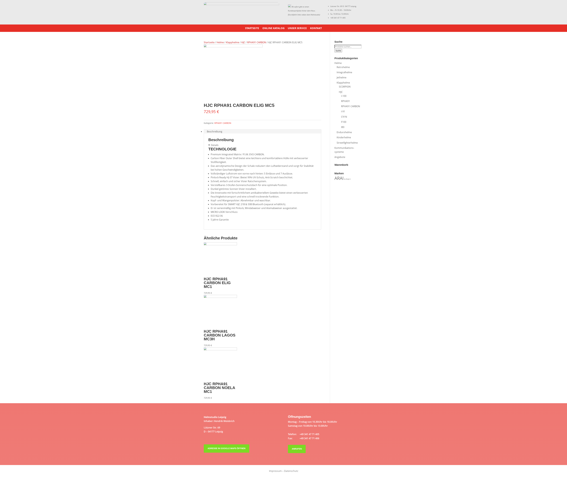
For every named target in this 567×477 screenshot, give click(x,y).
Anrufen (297, 449)
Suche (338, 50)
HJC (243, 42)
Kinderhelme (344, 137)
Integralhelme (344, 72)
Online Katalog (273, 28)
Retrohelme (343, 67)
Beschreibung (214, 131)
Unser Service (297, 28)
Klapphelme (232, 42)
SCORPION (345, 86)
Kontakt (316, 28)
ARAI (339, 178)
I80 (342, 127)
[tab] (262, 131)
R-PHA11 (347, 179)
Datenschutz (291, 471)
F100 (343, 122)
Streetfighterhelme (347, 142)
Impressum (275, 471)
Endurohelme (344, 132)
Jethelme (341, 77)
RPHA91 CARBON (256, 42)
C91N (344, 116)
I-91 (343, 111)
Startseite (252, 28)
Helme (220, 42)
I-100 (343, 96)
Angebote (339, 157)
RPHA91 (345, 101)
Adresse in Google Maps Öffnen (226, 448)
